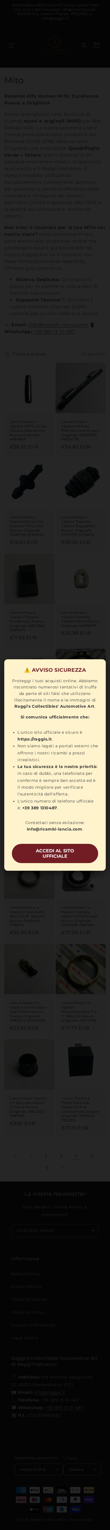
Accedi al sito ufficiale (55, 853)
